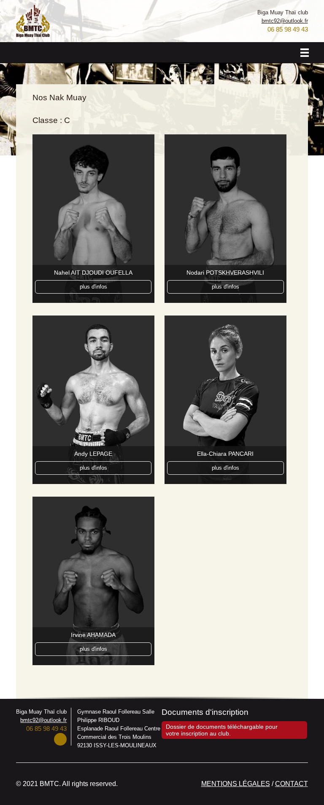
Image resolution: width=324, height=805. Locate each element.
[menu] (304, 52)
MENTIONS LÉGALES (235, 783)
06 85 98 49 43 (287, 29)
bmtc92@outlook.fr (285, 21)
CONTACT (291, 783)
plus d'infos (93, 286)
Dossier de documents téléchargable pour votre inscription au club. (222, 730)
